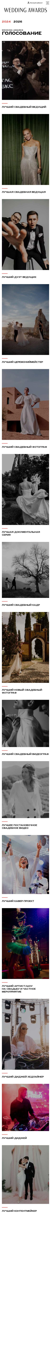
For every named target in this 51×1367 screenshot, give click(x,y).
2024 (6, 21)
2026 (18, 21)
